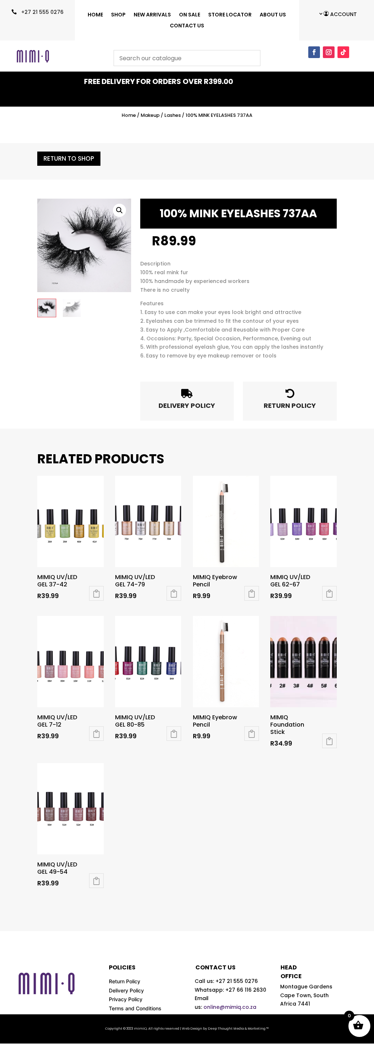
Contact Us (187, 26)
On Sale (189, 15)
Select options (96, 593)
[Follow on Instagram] (329, 52)
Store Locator (230, 15)
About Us (273, 15)
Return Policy (124, 981)
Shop (118, 15)
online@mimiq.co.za (229, 1007)
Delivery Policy (126, 990)
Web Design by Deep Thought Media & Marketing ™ (225, 1028)
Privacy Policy (125, 999)
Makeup (150, 115)
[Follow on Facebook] (314, 52)
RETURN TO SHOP (68, 158)
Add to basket (251, 593)
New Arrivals (152, 15)
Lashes (172, 115)
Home (95, 15)
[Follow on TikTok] (343, 52)
